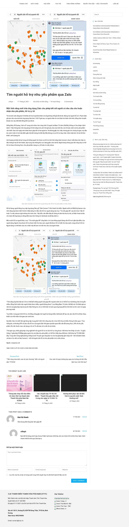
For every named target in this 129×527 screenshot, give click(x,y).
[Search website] (122, 3)
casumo (95, 71)
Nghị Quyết (96, 85)
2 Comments (68, 102)
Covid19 (12, 348)
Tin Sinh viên (96, 114)
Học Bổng (96, 81)
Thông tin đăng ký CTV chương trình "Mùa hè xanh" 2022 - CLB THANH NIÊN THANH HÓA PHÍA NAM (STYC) (107, 157)
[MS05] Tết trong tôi (105, 196)
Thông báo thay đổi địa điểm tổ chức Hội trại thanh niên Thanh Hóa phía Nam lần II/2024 (19, 397)
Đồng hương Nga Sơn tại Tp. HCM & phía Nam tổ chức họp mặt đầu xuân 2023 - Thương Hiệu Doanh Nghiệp (107, 146)
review (95, 89)
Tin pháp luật (97, 111)
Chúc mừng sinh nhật (99, 78)
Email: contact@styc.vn (15, 520)
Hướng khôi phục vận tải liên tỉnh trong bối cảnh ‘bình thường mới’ (73, 396)
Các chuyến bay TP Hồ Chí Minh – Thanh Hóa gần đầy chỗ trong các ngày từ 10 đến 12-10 (46, 397)
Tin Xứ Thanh (97, 122)
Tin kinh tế (96, 107)
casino (95, 67)
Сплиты (95, 133)
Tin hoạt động (55, 102)
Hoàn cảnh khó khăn (31, 348)
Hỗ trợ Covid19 (19, 348)
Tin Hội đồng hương (99, 103)
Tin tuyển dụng (97, 118)
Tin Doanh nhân (97, 96)
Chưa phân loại (97, 74)
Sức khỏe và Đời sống (40, 102)
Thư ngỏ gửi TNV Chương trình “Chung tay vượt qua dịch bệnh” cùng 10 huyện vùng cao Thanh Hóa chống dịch (106, 190)
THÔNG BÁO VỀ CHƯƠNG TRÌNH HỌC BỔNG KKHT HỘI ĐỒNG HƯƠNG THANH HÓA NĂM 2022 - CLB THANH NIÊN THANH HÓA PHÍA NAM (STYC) (107, 175)
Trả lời (84, 417)
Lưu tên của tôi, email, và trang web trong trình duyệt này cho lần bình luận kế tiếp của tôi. (38, 475)
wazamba (96, 129)
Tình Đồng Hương (98, 126)
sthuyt (11, 102)
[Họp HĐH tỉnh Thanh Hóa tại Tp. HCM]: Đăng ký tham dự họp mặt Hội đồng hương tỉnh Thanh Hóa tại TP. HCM (107, 182)
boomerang (96, 63)
